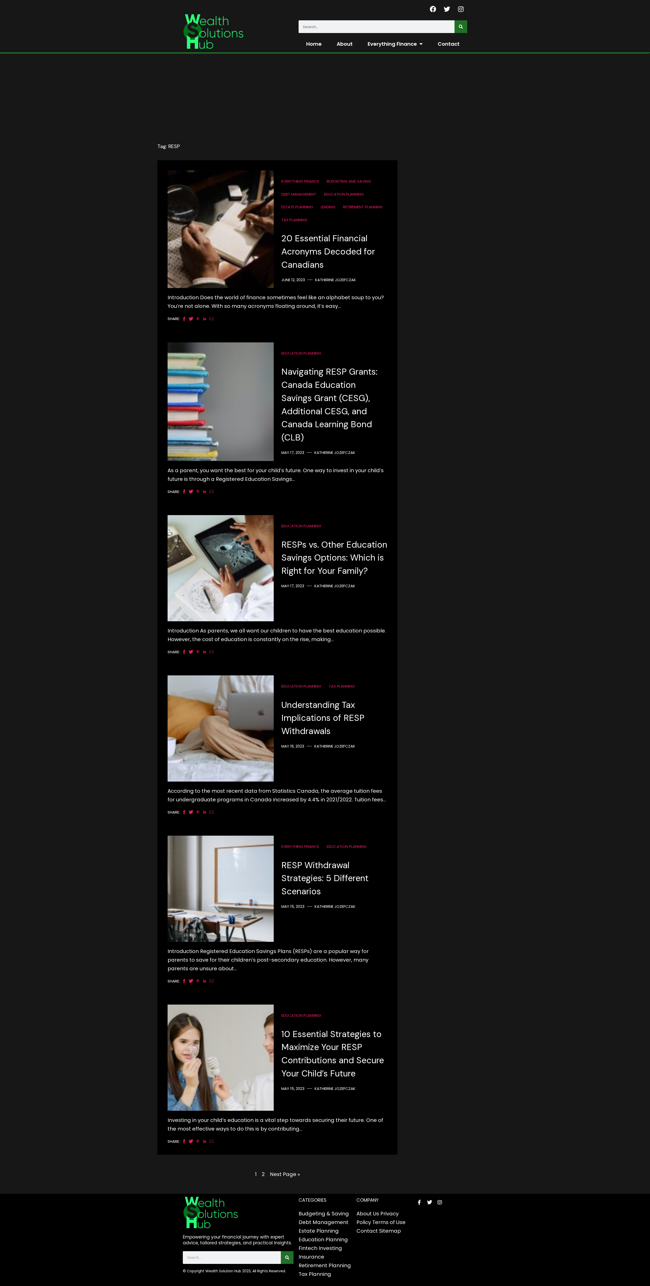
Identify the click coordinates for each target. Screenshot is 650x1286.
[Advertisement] (325, 91)
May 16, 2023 (292, 746)
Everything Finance (392, 43)
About (345, 43)
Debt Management (298, 194)
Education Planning (344, 194)
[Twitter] (447, 9)
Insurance (311, 1256)
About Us (367, 1213)
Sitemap (390, 1230)
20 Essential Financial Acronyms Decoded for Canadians (328, 252)
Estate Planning (297, 207)
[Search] (460, 26)
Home (314, 43)
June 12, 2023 (293, 279)
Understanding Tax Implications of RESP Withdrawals (322, 718)
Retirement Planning (363, 207)
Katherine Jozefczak (335, 279)
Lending (328, 207)
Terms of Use (388, 1222)
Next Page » (285, 1174)
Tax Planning (294, 220)
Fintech (308, 1248)
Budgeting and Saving (349, 181)
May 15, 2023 (292, 906)
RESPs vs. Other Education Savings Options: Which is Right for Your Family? (334, 558)
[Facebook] (433, 9)
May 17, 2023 (292, 452)
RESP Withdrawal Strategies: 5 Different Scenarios (324, 878)
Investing (330, 1248)
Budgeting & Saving (324, 1213)
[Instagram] (460, 9)
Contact (449, 43)
